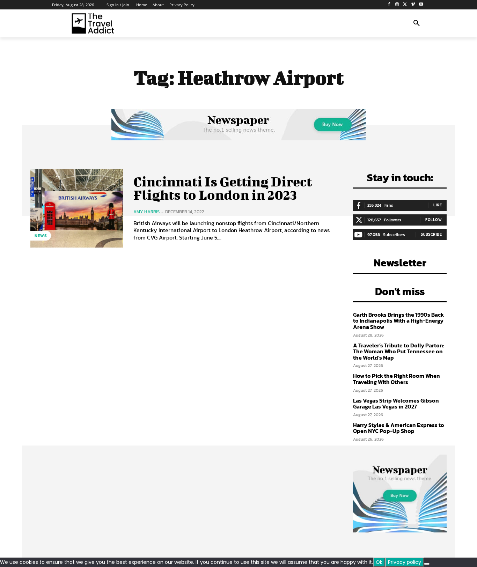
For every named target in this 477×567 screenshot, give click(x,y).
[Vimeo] (413, 5)
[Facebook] (389, 5)
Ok (379, 562)
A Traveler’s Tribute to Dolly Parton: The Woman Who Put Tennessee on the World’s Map (398, 351)
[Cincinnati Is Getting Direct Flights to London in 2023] (76, 208)
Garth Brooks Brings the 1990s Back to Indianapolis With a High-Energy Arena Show (398, 320)
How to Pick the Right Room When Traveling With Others (396, 378)
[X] (405, 5)
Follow (433, 219)
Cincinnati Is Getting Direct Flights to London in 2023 (222, 188)
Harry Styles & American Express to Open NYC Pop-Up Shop (398, 428)
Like (437, 205)
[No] (427, 564)
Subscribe (431, 234)
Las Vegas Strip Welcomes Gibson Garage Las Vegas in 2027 (396, 403)
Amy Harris (146, 211)
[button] (416, 23)
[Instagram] (397, 5)
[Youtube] (421, 5)
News (41, 236)
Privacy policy (404, 562)
